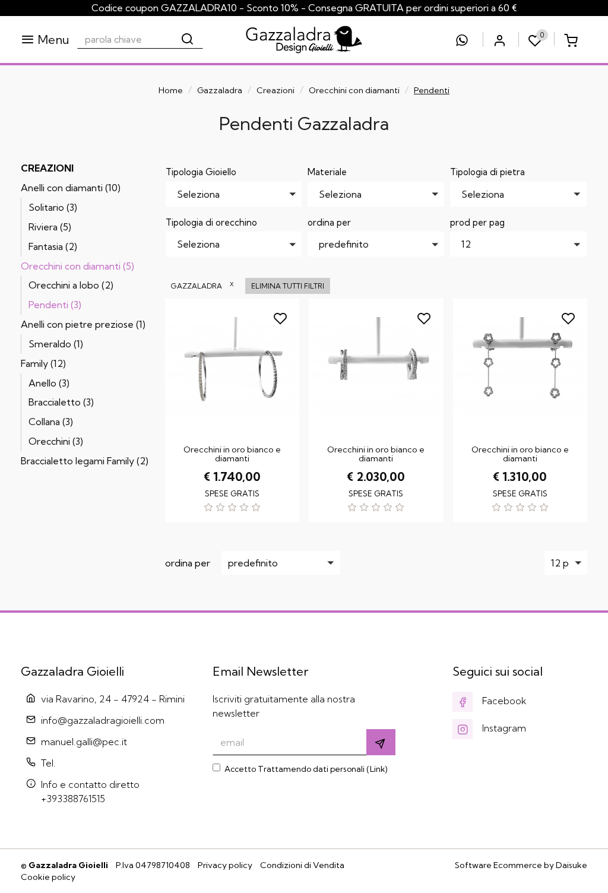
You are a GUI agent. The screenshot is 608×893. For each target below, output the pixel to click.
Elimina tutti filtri (287, 285)
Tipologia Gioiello (201, 172)
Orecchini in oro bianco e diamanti (232, 454)
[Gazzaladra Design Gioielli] (303, 39)
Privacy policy (225, 865)
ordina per (329, 222)
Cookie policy (48, 877)
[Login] (499, 39)
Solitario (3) (52, 207)
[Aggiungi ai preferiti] (281, 316)
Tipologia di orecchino (211, 222)
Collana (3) (50, 422)
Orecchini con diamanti (354, 90)
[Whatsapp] (462, 39)
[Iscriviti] (380, 742)
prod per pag (477, 222)
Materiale (327, 172)
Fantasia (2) (52, 246)
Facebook (503, 701)
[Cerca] (188, 39)
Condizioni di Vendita (302, 865)
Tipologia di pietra (487, 172)
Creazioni (275, 90)
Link (377, 769)
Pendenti (431, 90)
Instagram (503, 728)
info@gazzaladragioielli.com (102, 720)
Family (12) (43, 363)
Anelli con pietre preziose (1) (83, 324)
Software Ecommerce (498, 865)
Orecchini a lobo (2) (70, 285)
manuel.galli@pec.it (84, 742)
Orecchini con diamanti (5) (77, 266)
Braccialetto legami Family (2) (84, 461)
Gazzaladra (219, 90)
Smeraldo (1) (55, 344)
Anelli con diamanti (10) (71, 188)
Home (171, 90)
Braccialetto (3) (61, 402)
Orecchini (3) (55, 441)
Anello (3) (48, 383)
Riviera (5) (49, 227)
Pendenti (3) (54, 305)
